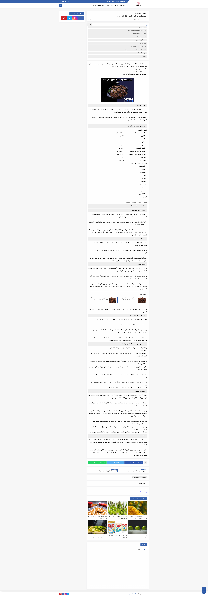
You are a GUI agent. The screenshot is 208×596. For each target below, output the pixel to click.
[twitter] (66, 1)
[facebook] (68, 1)
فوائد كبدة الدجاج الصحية (139, 33)
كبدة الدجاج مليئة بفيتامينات (138, 36)
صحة (124, 5)
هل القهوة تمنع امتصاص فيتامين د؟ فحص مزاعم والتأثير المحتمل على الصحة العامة (99, 298)
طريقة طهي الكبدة (141, 53)
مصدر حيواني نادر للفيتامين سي (138, 46)
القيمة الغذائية (138, 13)
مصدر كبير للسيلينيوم (140, 40)
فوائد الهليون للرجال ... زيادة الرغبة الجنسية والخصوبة (118, 517)
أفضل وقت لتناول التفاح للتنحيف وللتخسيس (138, 536)
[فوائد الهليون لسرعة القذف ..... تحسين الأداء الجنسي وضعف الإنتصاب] (97, 527)
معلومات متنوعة (97, 5)
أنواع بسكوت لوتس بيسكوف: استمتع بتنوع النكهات (97, 517)
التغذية (120, 5)
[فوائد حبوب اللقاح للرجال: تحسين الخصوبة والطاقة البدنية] (137, 508)
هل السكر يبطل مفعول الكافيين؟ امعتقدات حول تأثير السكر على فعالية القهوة (129, 298)
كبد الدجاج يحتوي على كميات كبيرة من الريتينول (133, 49)
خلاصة (144, 56)
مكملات (116, 5)
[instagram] (63, 1)
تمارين (107, 5)
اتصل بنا (108, 1)
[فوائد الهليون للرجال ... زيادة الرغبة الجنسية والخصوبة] (117, 508)
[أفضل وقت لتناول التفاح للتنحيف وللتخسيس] (137, 527)
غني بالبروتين (142, 43)
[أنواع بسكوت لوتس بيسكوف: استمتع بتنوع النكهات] (97, 508)
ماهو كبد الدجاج (142, 27)
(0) (89, 19)
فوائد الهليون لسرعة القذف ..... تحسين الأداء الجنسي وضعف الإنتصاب (99, 536)
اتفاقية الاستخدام (123, 1)
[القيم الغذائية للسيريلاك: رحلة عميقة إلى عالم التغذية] (117, 527)
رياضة (111, 5)
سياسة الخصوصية (115, 1)
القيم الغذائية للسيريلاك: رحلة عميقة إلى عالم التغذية (118, 536)
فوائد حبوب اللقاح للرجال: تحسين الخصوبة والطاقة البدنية (138, 517)
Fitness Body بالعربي (142, 492)
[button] (133, 462)
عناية (103, 5)
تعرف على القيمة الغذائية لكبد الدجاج (136, 30)
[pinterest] (60, 1)
